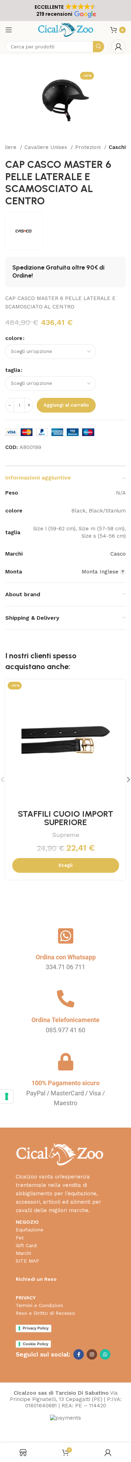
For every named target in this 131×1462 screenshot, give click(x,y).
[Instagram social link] (92, 1354)
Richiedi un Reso (36, 1279)
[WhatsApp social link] (105, 1354)
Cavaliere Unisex (46, 147)
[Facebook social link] (78, 1354)
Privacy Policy (36, 1328)
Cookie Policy (35, 1343)
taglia (12, 370)
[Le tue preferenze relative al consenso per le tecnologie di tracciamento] (6, 1096)
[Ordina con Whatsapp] (65, 936)
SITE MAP (27, 1261)
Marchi (23, 1253)
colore (13, 338)
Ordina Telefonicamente (65, 1020)
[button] (65, 10)
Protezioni (88, 147)
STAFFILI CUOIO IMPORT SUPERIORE (65, 818)
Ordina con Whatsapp (66, 957)
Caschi (117, 147)
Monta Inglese (100, 572)
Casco (118, 554)
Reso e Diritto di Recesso (45, 1313)
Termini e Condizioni (39, 1305)
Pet (20, 1237)
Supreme (65, 834)
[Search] (98, 46)
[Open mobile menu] (9, 30)
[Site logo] (65, 29)
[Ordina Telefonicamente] (65, 998)
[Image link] (59, 1154)
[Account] (118, 47)
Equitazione (29, 1229)
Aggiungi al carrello (66, 405)
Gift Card (26, 1245)
